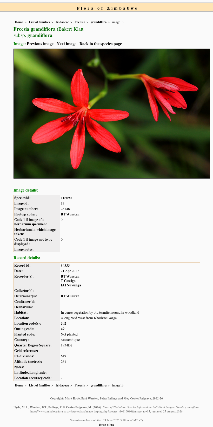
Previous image (40, 44)
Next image (66, 44)
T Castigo (68, 280)
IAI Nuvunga (71, 285)
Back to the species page (100, 44)
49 (62, 328)
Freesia (80, 21)
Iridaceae (62, 21)
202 (63, 323)
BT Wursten (70, 214)
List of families (39, 21)
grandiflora (98, 21)
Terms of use (106, 424)
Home (19, 21)
